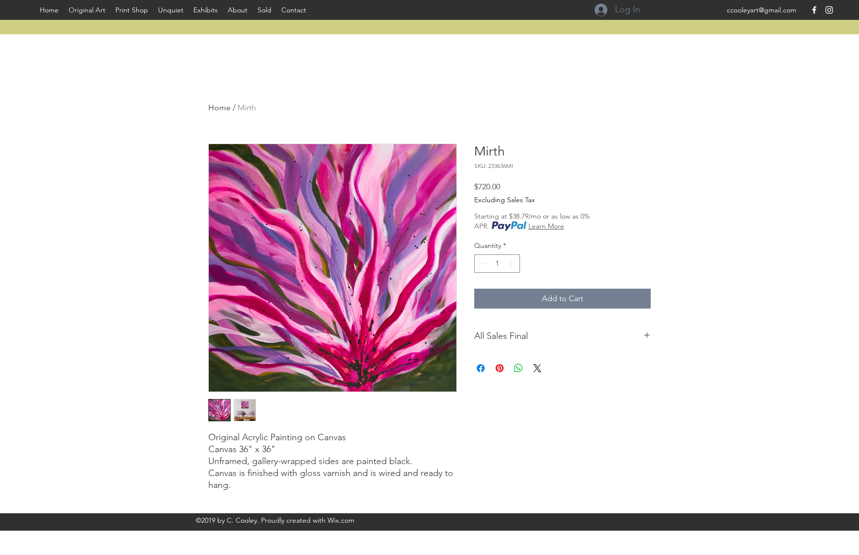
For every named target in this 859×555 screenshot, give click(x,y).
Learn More (546, 226)
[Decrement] (482, 263)
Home (219, 107)
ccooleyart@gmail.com (761, 9)
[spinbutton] (497, 263)
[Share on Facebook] (481, 368)
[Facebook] (814, 10)
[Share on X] (537, 368)
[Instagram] (829, 10)
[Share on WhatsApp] (518, 368)
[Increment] (512, 263)
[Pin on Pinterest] (500, 368)
